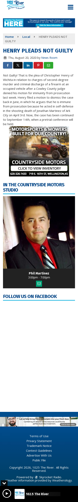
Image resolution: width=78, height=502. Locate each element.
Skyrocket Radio (49, 477)
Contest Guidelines (39, 450)
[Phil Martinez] (39, 232)
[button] (70, 7)
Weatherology (62, 480)
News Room (49, 58)
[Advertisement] (39, 22)
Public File (39, 460)
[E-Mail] (39, 284)
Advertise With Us (39, 455)
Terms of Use (39, 436)
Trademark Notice (39, 446)
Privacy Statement (39, 441)
